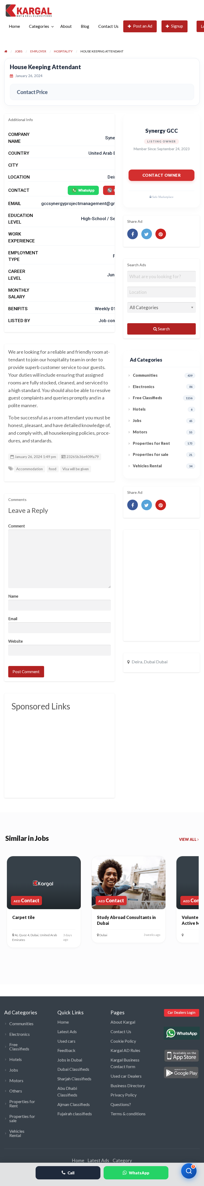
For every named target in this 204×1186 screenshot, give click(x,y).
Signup (177, 26)
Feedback (66, 1050)
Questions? (120, 1104)
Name (13, 596)
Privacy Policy (123, 1094)
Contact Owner (161, 175)
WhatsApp (86, 190)
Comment (16, 525)
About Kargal (122, 1021)
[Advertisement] (107, 751)
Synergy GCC (161, 130)
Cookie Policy (123, 1040)
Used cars (66, 1040)
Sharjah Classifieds (74, 1078)
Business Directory (127, 1085)
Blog (85, 26)
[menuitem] (14, 26)
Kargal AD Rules (125, 1050)
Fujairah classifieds (74, 1113)
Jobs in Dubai (69, 1059)
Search (163, 328)
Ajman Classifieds (73, 1104)
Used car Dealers (126, 1075)
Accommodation (29, 469)
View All (188, 839)
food (52, 469)
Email (12, 618)
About (66, 26)
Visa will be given (75, 469)
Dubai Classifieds (73, 1069)
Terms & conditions (128, 1113)
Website (15, 641)
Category (122, 1160)
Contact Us (108, 26)
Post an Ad (142, 26)
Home (14, 26)
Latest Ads (67, 1031)
